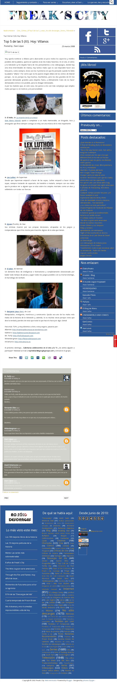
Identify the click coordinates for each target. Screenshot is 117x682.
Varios (64, 665)
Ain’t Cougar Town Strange (91, 172)
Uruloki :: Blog (89, 275)
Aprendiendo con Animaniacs (91, 230)
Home (7, 2)
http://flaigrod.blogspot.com (29, 338)
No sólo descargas (53, 31)
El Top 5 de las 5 (33, 31)
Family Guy (46, 566)
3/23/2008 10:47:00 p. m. (12, 391)
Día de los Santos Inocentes (91, 223)
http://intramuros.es (23, 341)
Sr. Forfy (7, 376)
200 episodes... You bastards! (91, 203)
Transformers (69, 663)
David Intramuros (11, 465)
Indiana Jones (65, 586)
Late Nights (50, 600)
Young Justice (53, 673)
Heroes (71, 581)
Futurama (46, 573)
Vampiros (50, 665)
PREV (6, 498)
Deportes (70, 556)
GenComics (87, 321)
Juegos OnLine (86, 255)
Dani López (8, 439)
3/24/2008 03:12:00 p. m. (12, 483)
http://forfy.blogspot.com (23, 335)
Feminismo (62, 566)
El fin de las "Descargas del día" (18, 594)
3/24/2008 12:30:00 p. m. (12, 467)
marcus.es (87, 328)
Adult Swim (64, 518)
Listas (42, 31)
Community (46, 548)
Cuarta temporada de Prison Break (20, 600)
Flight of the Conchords (62, 568)
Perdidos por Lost (64, 621)
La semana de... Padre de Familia (93, 250)
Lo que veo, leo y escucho (99, 2)
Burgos (64, 535)
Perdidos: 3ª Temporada (58, 624)
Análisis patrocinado (66, 521)
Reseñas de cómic (62, 642)
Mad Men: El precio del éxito (91, 170)
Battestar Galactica (66, 528)
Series (63, 31)
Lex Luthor (11, 177)
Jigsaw (9, 224)
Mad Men (50, 605)
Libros (62, 600)
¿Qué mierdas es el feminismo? (92, 142)
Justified (71, 592)
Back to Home (8, 31)
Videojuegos (47, 667)
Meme (62, 607)
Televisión (70, 31)
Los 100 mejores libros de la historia (21, 537)
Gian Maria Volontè (13, 120)
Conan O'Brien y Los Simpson (91, 225)
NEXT (66, 498)
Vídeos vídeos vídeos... (51, 670)
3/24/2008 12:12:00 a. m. (12, 410)
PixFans (86, 302)
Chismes (61, 540)
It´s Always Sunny (56, 592)
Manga (69, 605)
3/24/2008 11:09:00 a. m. (12, 441)
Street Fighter (64, 655)
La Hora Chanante (53, 595)
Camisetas (65, 538)
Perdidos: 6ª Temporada (64, 629)
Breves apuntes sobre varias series (56, 533)
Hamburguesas (48, 581)
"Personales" (47, 518)
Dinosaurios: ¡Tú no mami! (90, 245)
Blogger (69, 680)
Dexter (45, 561)
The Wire (65, 660)
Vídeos (64, 667)
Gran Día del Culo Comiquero (53, 576)
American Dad (48, 520)
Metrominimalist (51, 680)
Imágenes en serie (49, 586)
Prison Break (47, 639)
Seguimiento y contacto (26, 2)
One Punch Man (53, 616)
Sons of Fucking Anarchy (64, 652)
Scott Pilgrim (53, 647)
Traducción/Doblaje (50, 663)
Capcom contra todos (89, 253)
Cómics (24, 31)
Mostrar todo (110, 334)
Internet (68, 589)
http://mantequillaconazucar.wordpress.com (29, 329)
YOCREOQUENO (90, 288)
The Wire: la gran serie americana (93, 220)
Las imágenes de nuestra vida (62, 597)
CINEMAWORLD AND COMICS (96, 315)
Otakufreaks (88, 268)
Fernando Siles (10, 407)
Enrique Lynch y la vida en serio (92, 175)
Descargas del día (57, 558)
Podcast (67, 631)
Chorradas (47, 543)
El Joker (10, 269)
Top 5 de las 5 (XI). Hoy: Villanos (26, 41)
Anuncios (56, 525)
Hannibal (61, 581)
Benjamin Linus (13, 311)
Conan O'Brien (60, 548)
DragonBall (46, 563)
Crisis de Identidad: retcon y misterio (94, 200)
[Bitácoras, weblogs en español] (95, 531)
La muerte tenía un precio (26, 117)
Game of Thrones (62, 573)
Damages (58, 556)
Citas (72, 543)
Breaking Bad (63, 530)
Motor (72, 607)
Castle (44, 541)
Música (49, 610)
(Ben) (21, 311)
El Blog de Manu (90, 308)
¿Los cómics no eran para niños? (93, 205)
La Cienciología (86, 240)
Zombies (64, 673)
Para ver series (49, 2)
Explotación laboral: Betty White (93, 198)
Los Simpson (67, 602)
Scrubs (64, 647)
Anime (59, 523)
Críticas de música (50, 553)
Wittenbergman (10, 428)
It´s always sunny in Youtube (91, 218)
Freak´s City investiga (51, 571)
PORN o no (47, 634)
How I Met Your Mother (58, 583)
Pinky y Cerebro (86, 228)
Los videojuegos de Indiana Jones (93, 243)
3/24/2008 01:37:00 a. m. (12, 431)
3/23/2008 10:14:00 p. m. (12, 378)
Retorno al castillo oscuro (90, 215)
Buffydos (45, 535)
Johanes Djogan (88, 680)
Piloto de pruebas (53, 631)
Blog (48, 530)
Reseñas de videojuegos (51, 644)
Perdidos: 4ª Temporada (51, 626)
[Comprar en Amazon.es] (92, 108)
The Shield (51, 660)
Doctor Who (62, 561)
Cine (18, 31)
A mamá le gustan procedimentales (94, 213)
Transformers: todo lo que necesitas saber (97, 248)
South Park (50, 655)
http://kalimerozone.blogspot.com (26, 332)
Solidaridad (46, 652)
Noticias (70, 613)
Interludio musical (49, 589)
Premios (67, 637)
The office (69, 658)
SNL (68, 650)
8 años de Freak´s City (14, 562)
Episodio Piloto (89, 295)
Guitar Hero (62, 578)
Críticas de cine (61, 550)
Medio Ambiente (48, 607)
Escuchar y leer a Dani (72, 2)
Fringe (66, 571)
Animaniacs (49, 523)
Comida (66, 546)
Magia (60, 605)
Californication (47, 538)
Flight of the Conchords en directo (94, 233)
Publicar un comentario (11, 492)
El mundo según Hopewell (94, 282)
